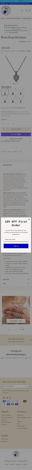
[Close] (29, 219)
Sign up (16, 246)
